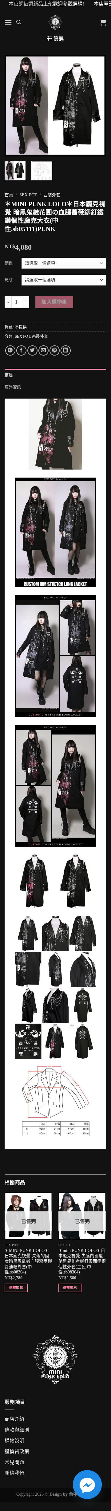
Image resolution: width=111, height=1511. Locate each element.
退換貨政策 (17, 1451)
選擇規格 (16, 1287)
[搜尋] (18, 22)
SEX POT (28, 195)
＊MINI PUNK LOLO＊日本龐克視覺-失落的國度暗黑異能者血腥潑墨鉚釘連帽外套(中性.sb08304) (28, 1261)
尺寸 (9, 279)
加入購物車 (54, 302)
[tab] (55, 375)
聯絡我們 (14, 1473)
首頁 (9, 195)
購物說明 (14, 1440)
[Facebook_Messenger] (87, 1484)
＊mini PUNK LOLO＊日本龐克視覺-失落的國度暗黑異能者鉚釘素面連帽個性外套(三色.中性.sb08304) (82, 1261)
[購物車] (103, 22)
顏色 (9, 263)
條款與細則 (17, 1430)
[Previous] (14, 106)
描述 (9, 375)
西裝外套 (52, 195)
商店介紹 (14, 1419)
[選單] (8, 22)
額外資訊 (13, 387)
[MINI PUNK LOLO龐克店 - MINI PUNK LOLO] (55, 22)
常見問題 (14, 1462)
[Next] (96, 106)
